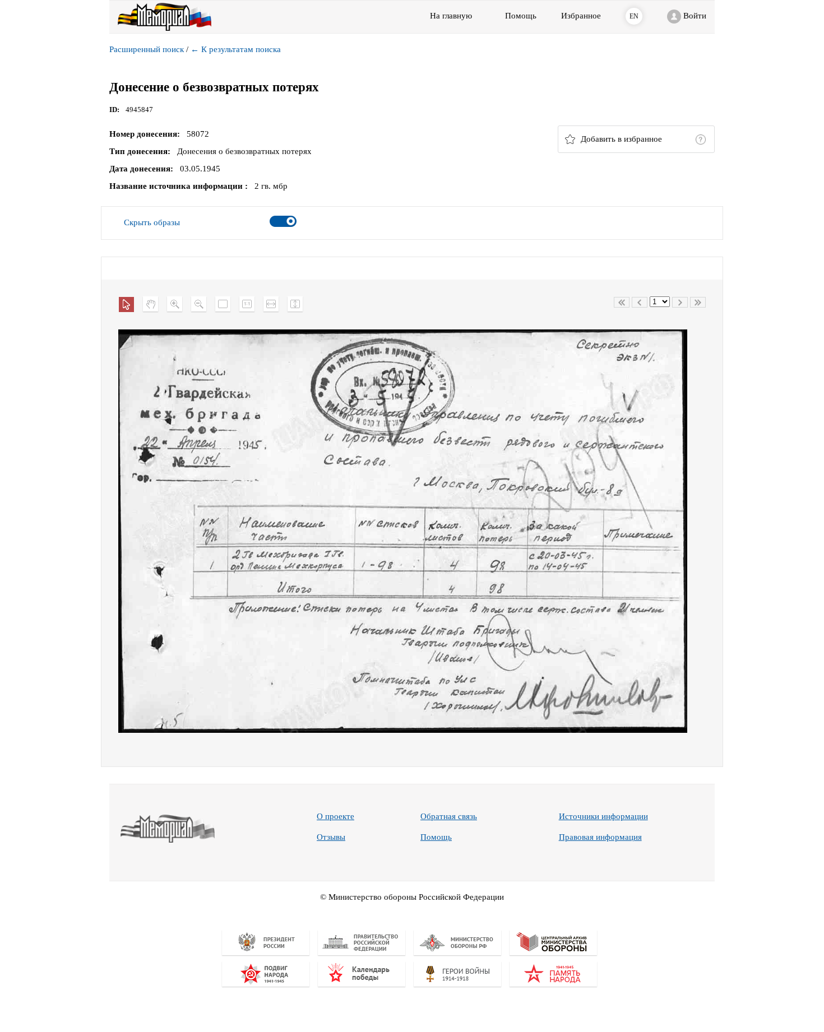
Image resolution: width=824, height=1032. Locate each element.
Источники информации (603, 816)
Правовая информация (600, 837)
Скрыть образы (152, 222)
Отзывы (331, 837)
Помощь (436, 837)
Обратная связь (448, 816)
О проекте (335, 816)
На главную (451, 15)
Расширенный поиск (146, 49)
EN (633, 16)
